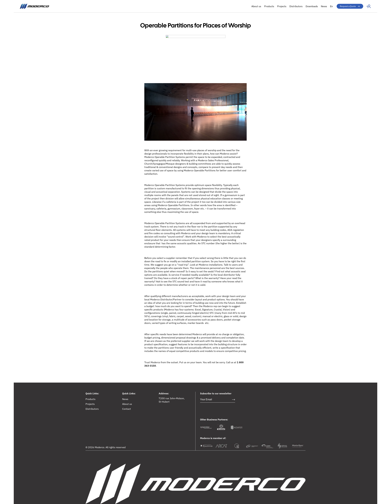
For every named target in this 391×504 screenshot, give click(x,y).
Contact (126, 408)
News (324, 6)
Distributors (296, 6)
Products (269, 6)
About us (256, 6)
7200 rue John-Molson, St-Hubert (172, 400)
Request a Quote (348, 6)
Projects (281, 6)
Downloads (312, 6)
